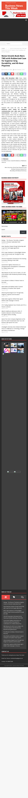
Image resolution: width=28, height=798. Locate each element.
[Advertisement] (14, 32)
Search (3, 229)
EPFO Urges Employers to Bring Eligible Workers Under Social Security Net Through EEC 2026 (14, 612)
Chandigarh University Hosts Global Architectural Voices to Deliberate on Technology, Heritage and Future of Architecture (14, 328)
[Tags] (14, 597)
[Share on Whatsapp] (21, 74)
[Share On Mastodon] (24, 74)
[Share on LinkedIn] (9, 74)
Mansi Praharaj (17, 69)
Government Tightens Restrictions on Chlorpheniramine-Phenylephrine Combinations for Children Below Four (13, 266)
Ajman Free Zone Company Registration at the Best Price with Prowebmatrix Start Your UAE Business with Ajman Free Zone (13, 320)
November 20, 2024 (7, 69)
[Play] (3, 222)
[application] (14, 217)
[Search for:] (14, 43)
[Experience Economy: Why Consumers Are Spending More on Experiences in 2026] (21, 345)
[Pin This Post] (12, 74)
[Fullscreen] (24, 222)
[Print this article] (18, 74)
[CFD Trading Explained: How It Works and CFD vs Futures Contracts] (7, 345)
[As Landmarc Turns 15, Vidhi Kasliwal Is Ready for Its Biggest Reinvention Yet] (17, 529)
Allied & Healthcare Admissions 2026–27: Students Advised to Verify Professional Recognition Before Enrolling (12, 312)
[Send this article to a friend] (15, 74)
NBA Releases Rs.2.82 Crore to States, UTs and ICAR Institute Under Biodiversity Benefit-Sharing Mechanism (14, 274)
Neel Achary (5, 226)
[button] (26, 20)
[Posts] (6, 597)
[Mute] (22, 222)
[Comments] (22, 597)
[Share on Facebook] (3, 74)
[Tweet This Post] (6, 74)
